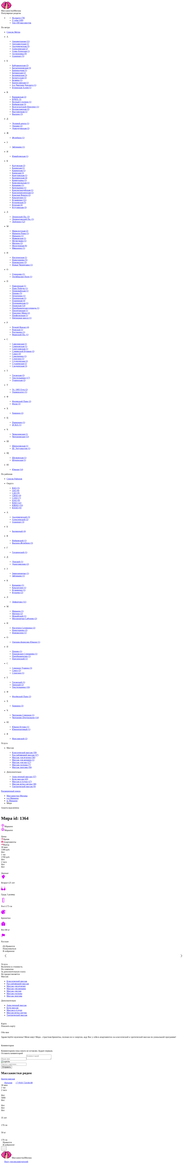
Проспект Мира (21, 313)
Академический (21, 517)
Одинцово (18, 274)
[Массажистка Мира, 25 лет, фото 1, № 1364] (93, 955)
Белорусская (19, 78)
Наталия (8, 1083)
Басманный (19, 531)
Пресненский (20, 659)
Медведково (19, 241)
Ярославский (19, 738)
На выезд (18, 18)
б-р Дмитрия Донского (24, 85)
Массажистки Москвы (17, 796)
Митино (17, 243)
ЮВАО (17, 505)
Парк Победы (20, 288)
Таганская (18, 375)
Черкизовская (20, 434)
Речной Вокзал (20, 327)
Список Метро (13, 32)
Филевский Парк (21, 401)
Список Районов (14, 479)
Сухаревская (19, 363)
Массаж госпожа (21, 765)
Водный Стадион (21, 102)
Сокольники (19, 356)
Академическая (20, 46)
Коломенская (19, 178)
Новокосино (19, 262)
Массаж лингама (22, 767)
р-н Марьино (13, 798)
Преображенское (21, 656)
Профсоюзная (20, 315)
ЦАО (16, 500)
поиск (11, 791)
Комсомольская (20, 183)
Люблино (18, 221)
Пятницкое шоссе (21, 318)
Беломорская (19, 75)
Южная (17, 469)
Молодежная (19, 246)
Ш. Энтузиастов (21, 448)
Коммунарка (19, 180)
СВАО (16, 495)
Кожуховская (19, 175)
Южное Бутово (20, 727)
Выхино (17, 114)
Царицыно (18, 422)
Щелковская (19, 458)
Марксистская (20, 231)
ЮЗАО (16, 508)
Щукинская (19, 460)
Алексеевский (20, 519)
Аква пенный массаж (24, 776)
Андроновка (19, 54)
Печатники (18, 296)
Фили (16, 404)
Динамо (17, 126)
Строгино (18, 359)
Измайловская (20, 156)
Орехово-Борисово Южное (26, 642)
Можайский (19, 616)
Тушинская (18, 380)
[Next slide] (181, 956)
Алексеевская (20, 49)
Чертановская (20, 436)
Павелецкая (19, 286)
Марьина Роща (20, 233)
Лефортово (19, 602)
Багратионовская (21, 68)
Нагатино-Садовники (23, 628)
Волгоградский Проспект (25, 107)
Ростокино (18, 332)
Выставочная (19, 112)
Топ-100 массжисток (21, 23)
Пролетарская (20, 310)
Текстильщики (21, 378)
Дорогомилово (20, 564)
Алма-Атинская (21, 51)
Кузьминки (19, 200)
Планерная (18, 301)
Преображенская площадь (25, 308)
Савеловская (19, 344)
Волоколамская (20, 109)
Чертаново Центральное (25, 717)
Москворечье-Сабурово (24, 618)
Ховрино (17, 413)
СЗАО (16, 498)
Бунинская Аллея (21, 87)
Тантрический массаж (24, 786)
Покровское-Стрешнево (24, 654)
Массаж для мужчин (23, 757)
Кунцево (17, 592)
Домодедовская (20, 128)
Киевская (18, 173)
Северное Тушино (22, 668)
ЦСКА (16, 425)
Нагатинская (19, 257)
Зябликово (18, 147)
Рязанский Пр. (20, 334)
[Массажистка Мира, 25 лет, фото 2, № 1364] (148, 955)
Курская (17, 205)
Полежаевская (20, 303)
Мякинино (18, 248)
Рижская (17, 330)
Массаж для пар (21, 762)
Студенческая (20, 361)
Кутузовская (19, 207)
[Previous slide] (5, 956)
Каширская (18, 170)
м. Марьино (12, 801)
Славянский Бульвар (23, 351)
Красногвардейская (22, 190)
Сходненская (19, 366)
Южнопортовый (21, 729)
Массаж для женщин (23, 760)
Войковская (19, 104)
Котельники (19, 188)
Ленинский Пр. (21, 217)
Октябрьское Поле (22, 276)
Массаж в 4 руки (22, 781)
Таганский (18, 682)
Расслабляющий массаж (25, 755)
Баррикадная (19, 70)
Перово (17, 293)
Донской (17, 561)
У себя (17, 20)
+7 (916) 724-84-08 (24, 1083)
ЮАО (16, 503)
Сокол (16, 354)
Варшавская (19, 97)
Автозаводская (20, 44)
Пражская (18, 305)
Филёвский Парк (21, 696)
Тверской (18, 685)
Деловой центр (20, 123)
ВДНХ (16, 99)
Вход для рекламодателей (16, 1161)
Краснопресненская (23, 192)
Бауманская (19, 73)
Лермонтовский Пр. (23, 219)
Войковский (19, 540)
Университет (19, 392)
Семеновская (19, 346)
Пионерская (19, 298)
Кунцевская (19, 202)
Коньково (18, 185)
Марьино (18, 236)
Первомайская (20, 291)
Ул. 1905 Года (20, 389)
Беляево (17, 80)
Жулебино (18, 137)
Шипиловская (20, 446)
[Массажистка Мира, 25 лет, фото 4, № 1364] (38, 955)
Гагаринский (19, 552)
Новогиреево (19, 260)
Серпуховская (20, 349)
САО (16, 493)
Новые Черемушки (22, 265)
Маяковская (19, 238)
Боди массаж (20, 779)
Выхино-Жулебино (22, 543)
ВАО (16, 488)
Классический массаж (24, 752)
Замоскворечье (20, 573)
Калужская (18, 165)
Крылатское (19, 197)
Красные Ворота (21, 195)
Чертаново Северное (23, 715)
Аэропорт (18, 56)
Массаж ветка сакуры (24, 784)
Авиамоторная (21, 41)
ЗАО (15, 490)
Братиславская (20, 83)
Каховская (18, 168)
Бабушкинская (20, 65)
